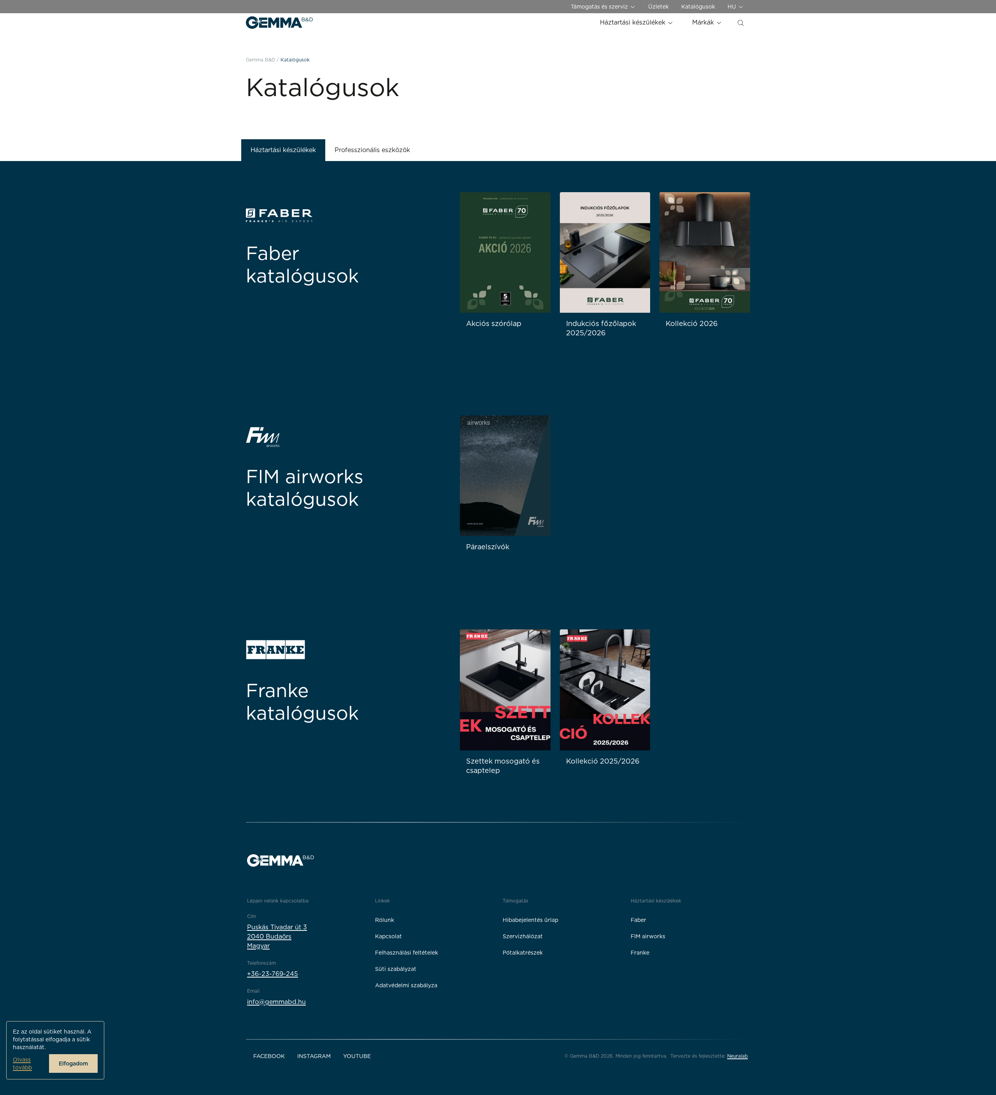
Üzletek (658, 7)
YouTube (357, 1056)
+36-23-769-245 (272, 974)
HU (733, 7)
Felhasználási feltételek (406, 953)
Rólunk (384, 920)
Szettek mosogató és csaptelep (503, 765)
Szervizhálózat (523, 936)
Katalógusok (698, 7)
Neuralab (737, 1056)
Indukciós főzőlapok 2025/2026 (601, 328)
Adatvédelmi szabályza (406, 985)
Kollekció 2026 (692, 323)
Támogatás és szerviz (600, 7)
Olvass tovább (22, 1063)
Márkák (704, 22)
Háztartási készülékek (633, 22)
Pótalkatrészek (523, 953)
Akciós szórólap (493, 323)
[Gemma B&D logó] (279, 22)
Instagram (314, 1056)
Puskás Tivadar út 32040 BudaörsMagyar (277, 936)
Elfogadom (73, 1063)
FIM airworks (648, 936)
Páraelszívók (487, 547)
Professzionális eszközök (372, 150)
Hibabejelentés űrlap (530, 920)
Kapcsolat (388, 936)
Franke (640, 953)
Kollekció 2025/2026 (603, 761)
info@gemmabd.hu (276, 1002)
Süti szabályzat (395, 969)
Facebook (269, 1056)
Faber (638, 920)
